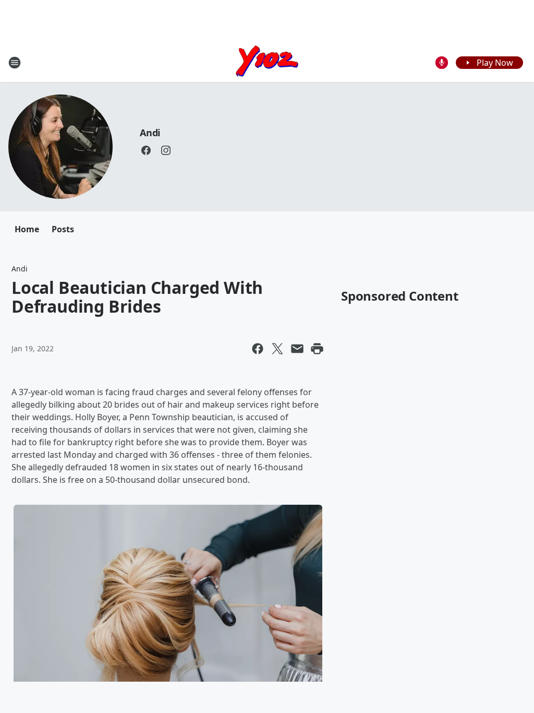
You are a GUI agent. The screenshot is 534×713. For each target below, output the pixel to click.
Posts (63, 229)
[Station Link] (267, 62)
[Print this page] (317, 348)
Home (27, 229)
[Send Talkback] (441, 62)
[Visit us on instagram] (166, 150)
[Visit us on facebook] (146, 150)
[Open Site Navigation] (14, 62)
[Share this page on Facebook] (257, 348)
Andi (150, 132)
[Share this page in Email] (297, 348)
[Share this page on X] (277, 348)
